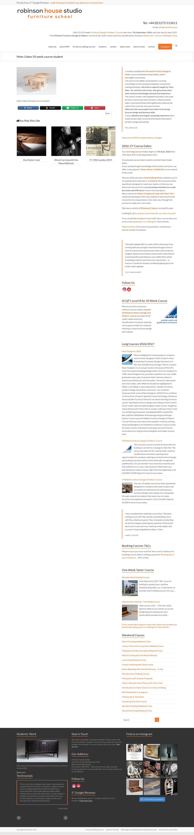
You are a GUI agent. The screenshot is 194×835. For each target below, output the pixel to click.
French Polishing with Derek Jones (137, 664)
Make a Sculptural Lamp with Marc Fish (155, 193)
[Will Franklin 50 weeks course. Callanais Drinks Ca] (169, 752)
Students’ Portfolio (112, 830)
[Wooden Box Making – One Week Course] (130, 612)
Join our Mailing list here (166, 35)
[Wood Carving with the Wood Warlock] (66, 127)
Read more (148, 35)
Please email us (129, 226)
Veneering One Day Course (134, 701)
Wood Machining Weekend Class (137, 710)
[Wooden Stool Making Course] (130, 588)
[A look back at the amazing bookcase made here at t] (169, 786)
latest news (125, 46)
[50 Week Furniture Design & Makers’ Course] (127, 449)
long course (136, 151)
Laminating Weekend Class (134, 660)
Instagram (165, 46)
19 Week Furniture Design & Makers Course (142, 479)
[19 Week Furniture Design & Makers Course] (127, 488)
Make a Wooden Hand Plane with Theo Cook (142, 683)
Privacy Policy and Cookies (168, 830)
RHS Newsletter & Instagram (135, 692)
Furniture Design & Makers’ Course (106, 32)
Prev (19, 818)
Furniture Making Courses (95, 830)
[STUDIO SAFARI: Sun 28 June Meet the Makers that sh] (169, 769)
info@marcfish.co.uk (168, 27)
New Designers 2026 (131, 351)
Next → (108, 113)
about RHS (64, 46)
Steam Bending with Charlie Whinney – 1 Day (142, 669)
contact (151, 46)
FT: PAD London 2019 (101, 159)
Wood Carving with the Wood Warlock (139, 655)
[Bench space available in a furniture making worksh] (152, 769)
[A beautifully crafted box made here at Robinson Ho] (134, 786)
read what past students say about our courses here (77, 2)
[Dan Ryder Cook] (31, 127)
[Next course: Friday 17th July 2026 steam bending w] (134, 769)
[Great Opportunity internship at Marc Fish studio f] (152, 786)
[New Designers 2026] (127, 359)
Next (65, 818)
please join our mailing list (144, 221)
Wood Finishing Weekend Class (136, 641)
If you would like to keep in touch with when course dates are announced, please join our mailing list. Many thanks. (149, 625)
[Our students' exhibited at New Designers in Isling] (152, 752)
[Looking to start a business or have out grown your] (134, 752)
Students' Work (26, 734)
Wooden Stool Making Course (135, 577)
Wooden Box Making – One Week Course (141, 601)
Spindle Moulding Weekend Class (137, 706)
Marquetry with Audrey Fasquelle (137, 678)
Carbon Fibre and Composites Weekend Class (143, 646)
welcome (52, 46)
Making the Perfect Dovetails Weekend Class (142, 650)
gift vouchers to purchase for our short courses (154, 213)
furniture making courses (84, 46)
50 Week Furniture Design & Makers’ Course (142, 440)
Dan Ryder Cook (31, 159)
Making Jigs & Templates (133, 697)
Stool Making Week (153, 177)
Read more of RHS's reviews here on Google (141, 137)
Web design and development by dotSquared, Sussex (139, 830)
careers (113, 46)
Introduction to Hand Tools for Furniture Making (144, 687)
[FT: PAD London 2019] (101, 127)
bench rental (139, 46)
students (103, 46)
